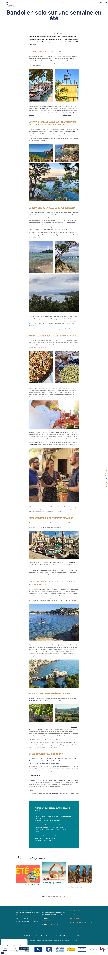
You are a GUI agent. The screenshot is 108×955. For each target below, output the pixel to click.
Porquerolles (38, 212)
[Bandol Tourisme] (10, 4)
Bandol (44, 2)
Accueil (29, 23)
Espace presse (77, 914)
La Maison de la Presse (46, 763)
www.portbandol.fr (52, 935)
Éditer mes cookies (48, 940)
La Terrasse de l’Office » (40, 745)
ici (39, 65)
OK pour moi (23, 948)
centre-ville (42, 108)
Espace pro (76, 910)
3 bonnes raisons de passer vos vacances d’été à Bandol (51, 883)
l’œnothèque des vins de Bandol (49, 388)
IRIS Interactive (75, 940)
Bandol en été (49, 23)
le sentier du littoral (42, 131)
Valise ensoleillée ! (35, 775)
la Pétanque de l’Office (62, 570)
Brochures (76, 918)
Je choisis (14, 948)
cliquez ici (71, 574)
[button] (2, 952)
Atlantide (37, 222)
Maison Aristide (45, 761)
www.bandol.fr (35, 935)
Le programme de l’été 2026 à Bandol (27, 885)
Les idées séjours (41, 23)
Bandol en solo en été (58, 23)
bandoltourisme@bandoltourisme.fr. (44, 840)
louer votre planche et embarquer (38, 595)
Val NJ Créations (54, 761)
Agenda (63, 2)
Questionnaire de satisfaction (82, 922)
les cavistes (55, 763)
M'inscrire (46, 918)
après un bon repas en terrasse (44, 562)
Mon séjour (54, 2)
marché (48, 340)
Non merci (6, 948)
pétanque (72, 562)
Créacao (37, 763)
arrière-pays (32, 700)
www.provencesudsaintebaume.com (75, 935)
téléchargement (67, 115)
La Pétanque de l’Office (75, 887)
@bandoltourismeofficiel (55, 793)
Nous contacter (21, 929)
